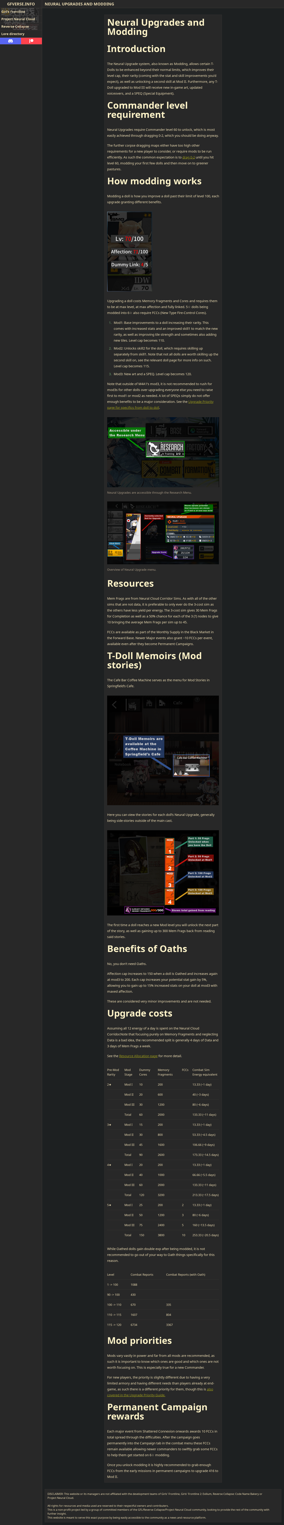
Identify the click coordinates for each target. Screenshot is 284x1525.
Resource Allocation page (138, 1056)
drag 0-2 (188, 157)
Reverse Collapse (15, 26)
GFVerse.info (21, 4)
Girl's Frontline (13, 11)
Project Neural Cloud (18, 19)
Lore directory (12, 34)
